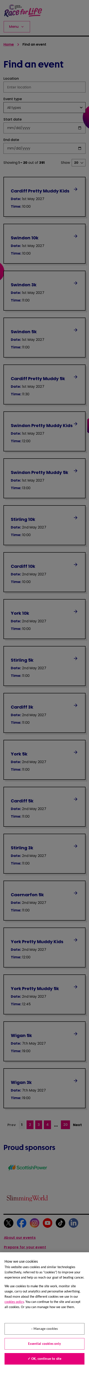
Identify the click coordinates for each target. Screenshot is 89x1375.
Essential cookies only (44, 1344)
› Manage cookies (44, 1329)
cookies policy (14, 1302)
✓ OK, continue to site (45, 1359)
